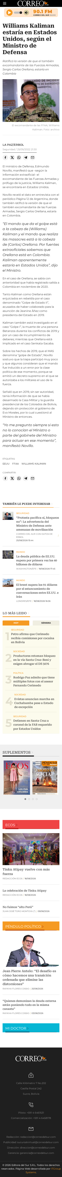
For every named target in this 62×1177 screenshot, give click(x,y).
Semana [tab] (46, 623)
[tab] (25, 799)
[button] (31, 101)
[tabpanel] (17, 778)
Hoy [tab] (16, 623)
